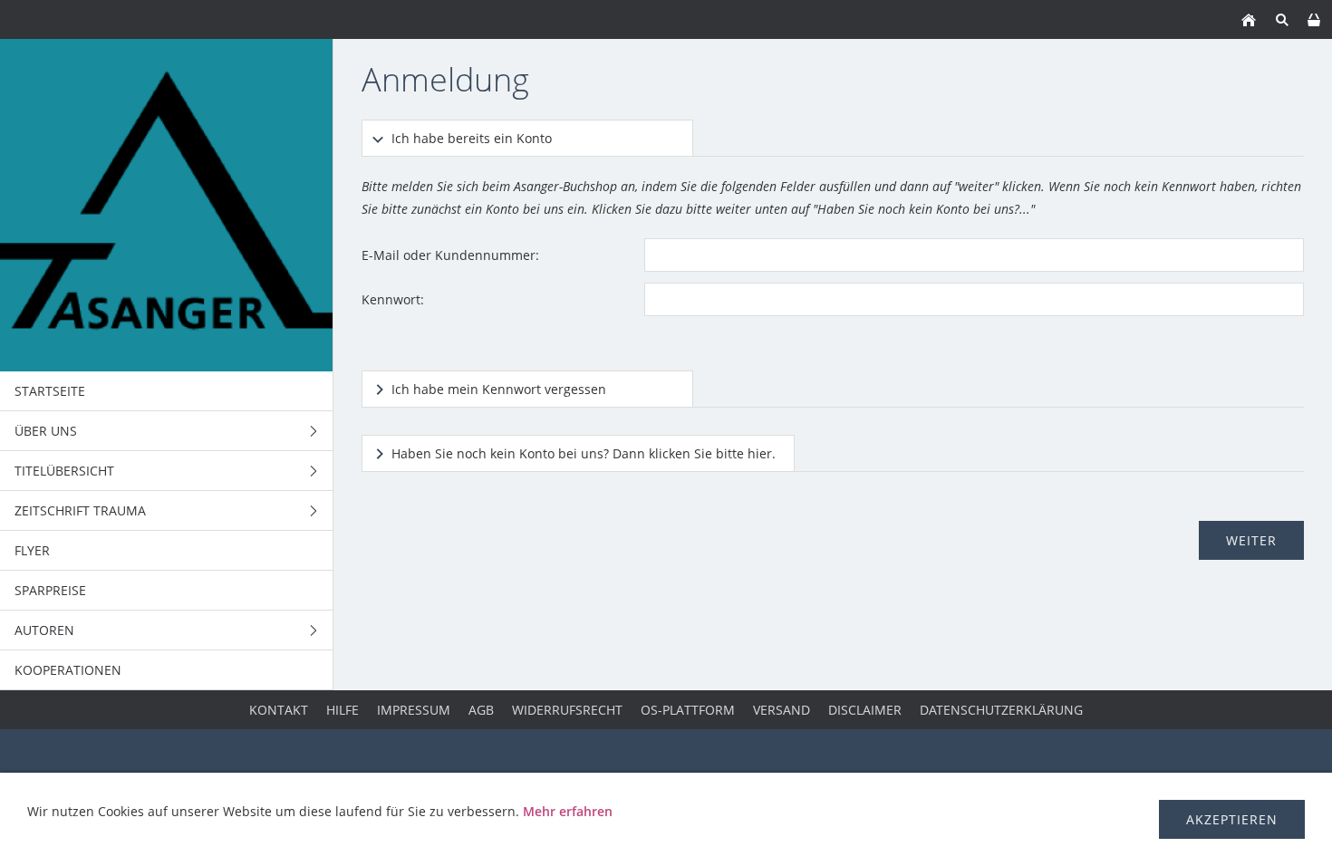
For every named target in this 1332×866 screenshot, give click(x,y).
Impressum (413, 709)
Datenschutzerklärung (1001, 709)
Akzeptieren (1232, 819)
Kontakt (278, 709)
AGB (481, 709)
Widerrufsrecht (567, 709)
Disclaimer (865, 709)
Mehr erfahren (568, 811)
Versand (781, 709)
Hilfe (342, 709)
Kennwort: (393, 299)
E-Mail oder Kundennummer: (450, 255)
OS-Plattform (688, 709)
